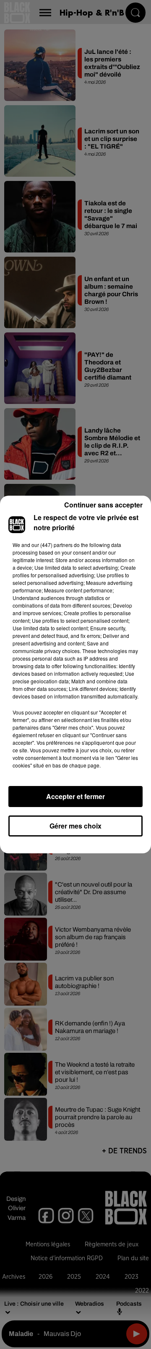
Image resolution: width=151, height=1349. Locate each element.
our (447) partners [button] (52, 544)
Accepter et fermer (75, 796)
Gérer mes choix (75, 826)
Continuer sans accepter (103, 505)
